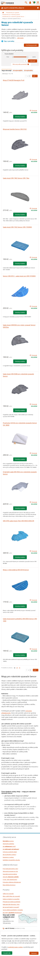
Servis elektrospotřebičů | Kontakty (13, 910)
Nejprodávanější (6, 70)
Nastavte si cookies (8, 857)
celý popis (20, 38)
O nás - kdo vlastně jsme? (10, 879)
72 (19, 668)
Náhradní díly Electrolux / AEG (11, 904)
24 (17, 668)
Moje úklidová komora (9, 885)
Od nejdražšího (28, 70)
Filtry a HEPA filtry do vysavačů (11, 896)
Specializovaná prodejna (10, 874)
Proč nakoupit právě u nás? (10, 868)
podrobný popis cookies (15, 947)
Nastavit (34, 953)
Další (34, 76)
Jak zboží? (9, 846)
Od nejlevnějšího (18, 70)
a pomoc (8, 841)
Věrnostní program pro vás (10, 871)
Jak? (11, 849)
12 (14, 668)
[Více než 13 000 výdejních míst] (27, 918)
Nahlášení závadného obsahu (11, 860)
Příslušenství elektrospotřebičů (11, 902)
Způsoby (11, 877)
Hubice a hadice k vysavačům (11, 899)
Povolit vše (6, 953)
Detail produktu (20, 117)
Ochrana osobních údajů (10, 852)
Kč (8, 57)
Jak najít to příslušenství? (12, 912)
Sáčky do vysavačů (8, 893)
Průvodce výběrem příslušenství (12, 882)
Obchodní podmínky (8, 844)
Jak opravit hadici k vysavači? (11, 907)
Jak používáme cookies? (9, 854)
